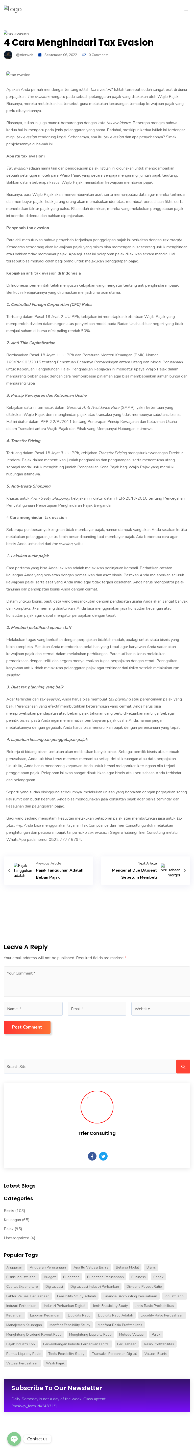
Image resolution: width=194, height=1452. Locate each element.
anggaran (14, 1267)
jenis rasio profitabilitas (154, 1305)
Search (183, 1066)
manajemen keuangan (24, 1325)
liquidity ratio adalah (115, 1315)
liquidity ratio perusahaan (162, 1315)
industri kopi (174, 1296)
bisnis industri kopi (21, 1277)
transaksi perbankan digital (114, 1353)
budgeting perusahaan (105, 1277)
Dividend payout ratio (144, 1286)
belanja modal (127, 1267)
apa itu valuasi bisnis (91, 1267)
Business (138, 1277)
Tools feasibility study (66, 1353)
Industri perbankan (21, 1305)
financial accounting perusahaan (130, 1296)
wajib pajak (55, 1363)
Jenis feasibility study (110, 1305)
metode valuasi (131, 1334)
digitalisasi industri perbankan (94, 1286)
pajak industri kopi (21, 1344)
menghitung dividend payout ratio (34, 1334)
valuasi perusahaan (22, 1363)
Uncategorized (16, 1238)
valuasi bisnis (155, 1353)
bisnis (151, 1267)
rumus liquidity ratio (23, 1353)
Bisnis (9, 1211)
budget (50, 1277)
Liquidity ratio (79, 1315)
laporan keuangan (45, 1315)
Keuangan (12, 1220)
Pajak (9, 1229)
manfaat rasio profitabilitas (120, 1325)
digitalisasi (54, 1286)
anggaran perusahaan (48, 1267)
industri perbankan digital (64, 1305)
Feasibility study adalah (76, 1296)
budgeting (71, 1277)
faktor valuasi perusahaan (28, 1296)
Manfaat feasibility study (70, 1325)
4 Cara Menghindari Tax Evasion (79, 42)
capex (158, 1277)
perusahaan (126, 1344)
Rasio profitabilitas (159, 1344)
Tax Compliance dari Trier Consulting (113, 825)
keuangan (14, 1315)
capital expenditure (22, 1286)
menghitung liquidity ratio (90, 1334)
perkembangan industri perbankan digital (76, 1344)
